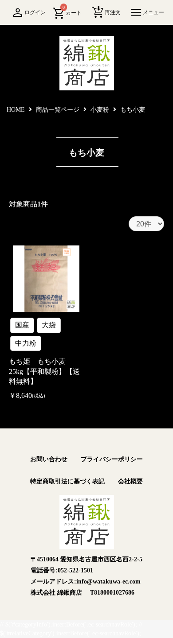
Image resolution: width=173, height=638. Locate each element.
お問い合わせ (48, 459)
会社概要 (130, 481)
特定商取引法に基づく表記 (67, 481)
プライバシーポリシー (112, 459)
